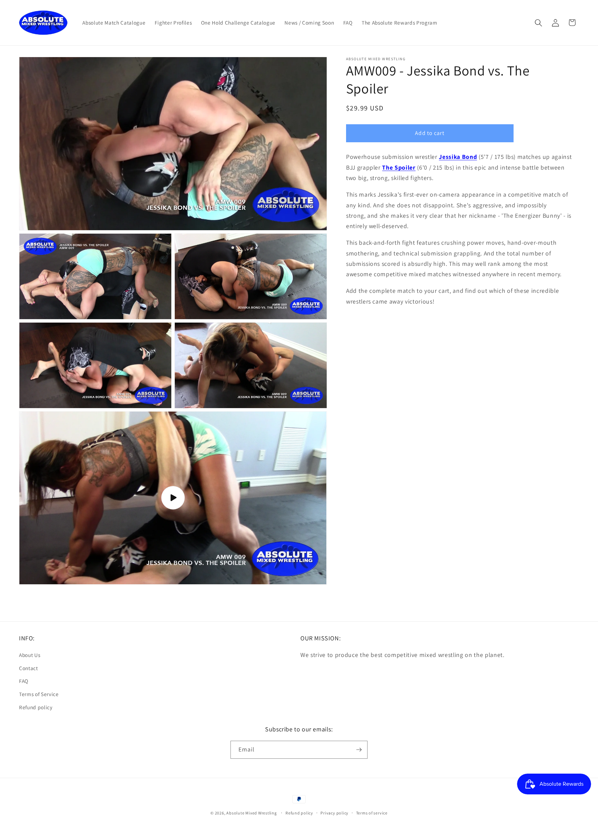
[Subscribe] (359, 750)
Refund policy (36, 707)
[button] (538, 22)
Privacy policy (334, 813)
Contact (28, 668)
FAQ (23, 680)
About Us (29, 654)
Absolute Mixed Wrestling (251, 813)
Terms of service (372, 813)
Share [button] (360, 324)
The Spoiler (398, 167)
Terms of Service (39, 694)
